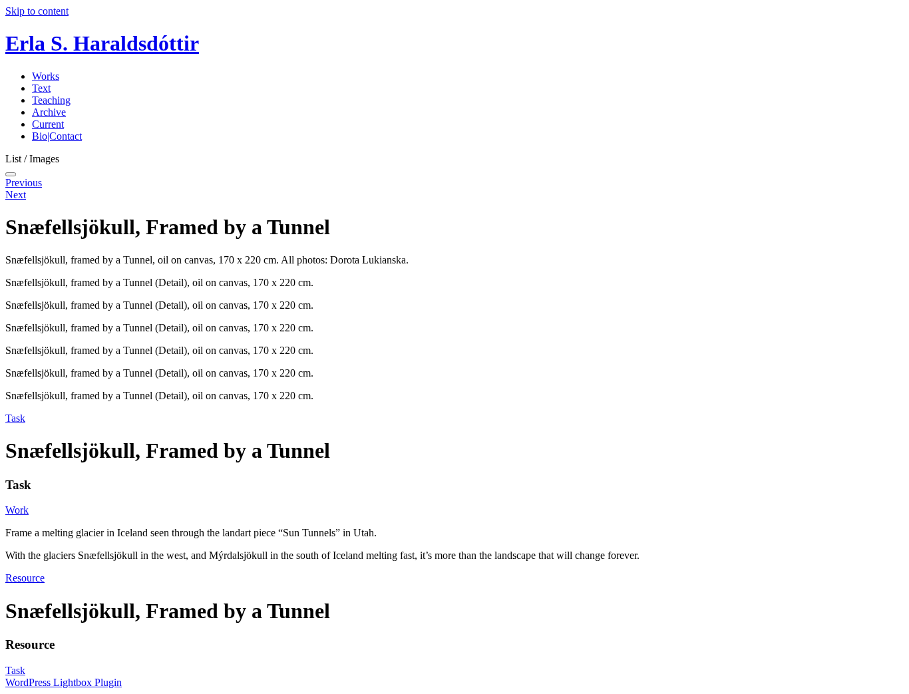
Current (48, 124)
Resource (25, 578)
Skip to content (37, 11)
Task (15, 418)
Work (17, 510)
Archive (49, 112)
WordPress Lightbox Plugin (63, 682)
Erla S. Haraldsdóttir (102, 43)
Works (45, 76)
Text (41, 88)
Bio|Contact (57, 136)
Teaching (51, 100)
